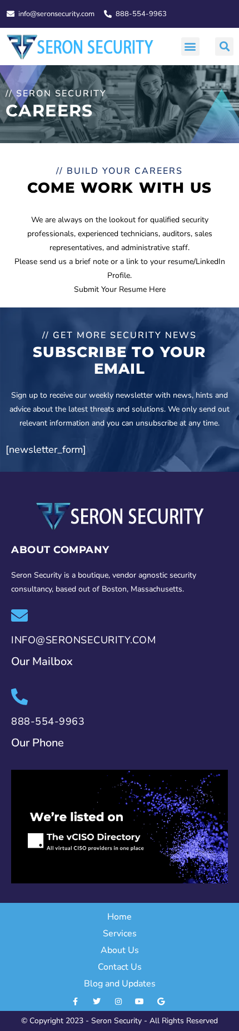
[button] (190, 46)
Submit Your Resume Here (120, 289)
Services (120, 933)
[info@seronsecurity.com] (19, 615)
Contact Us (120, 967)
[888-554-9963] (19, 696)
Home (119, 916)
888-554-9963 (47, 721)
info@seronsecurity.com (83, 640)
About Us (120, 950)
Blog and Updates (120, 983)
